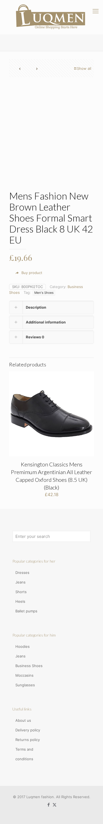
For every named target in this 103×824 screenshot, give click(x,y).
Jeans (20, 582)
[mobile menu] (95, 11)
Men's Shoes (44, 293)
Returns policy (27, 739)
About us (23, 720)
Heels (20, 601)
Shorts (21, 592)
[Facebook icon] (49, 804)
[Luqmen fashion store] (51, 17)
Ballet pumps (26, 611)
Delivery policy (27, 730)
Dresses (22, 572)
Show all (84, 68)
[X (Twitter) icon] (54, 804)
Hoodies (22, 646)
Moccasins (24, 675)
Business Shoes (29, 665)
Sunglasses (25, 685)
